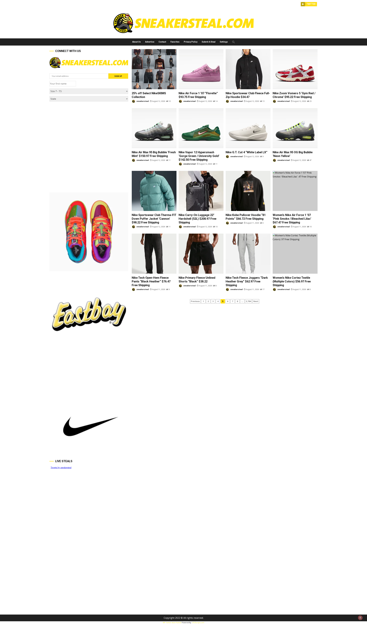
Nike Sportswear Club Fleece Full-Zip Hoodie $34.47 (248, 69)
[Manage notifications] (360, 617)
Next (255, 301)
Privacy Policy (190, 42)
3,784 (248, 301)
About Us (136, 42)
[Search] (298, 4)
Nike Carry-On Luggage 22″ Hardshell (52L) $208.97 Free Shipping (201, 191)
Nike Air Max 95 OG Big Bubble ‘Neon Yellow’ (295, 128)
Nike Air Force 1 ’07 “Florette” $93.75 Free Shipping (201, 69)
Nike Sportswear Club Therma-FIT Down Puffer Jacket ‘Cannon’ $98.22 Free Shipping (154, 191)
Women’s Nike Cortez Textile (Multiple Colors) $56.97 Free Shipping (295, 254)
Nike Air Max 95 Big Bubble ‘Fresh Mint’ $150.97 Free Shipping (154, 128)
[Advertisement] (88, 125)
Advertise (149, 42)
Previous (195, 301)
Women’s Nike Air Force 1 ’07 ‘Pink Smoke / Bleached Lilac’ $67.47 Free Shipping (295, 191)
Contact (162, 42)
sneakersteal (142, 101)
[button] (232, 42)
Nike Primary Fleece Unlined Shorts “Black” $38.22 (201, 254)
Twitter (311, 4)
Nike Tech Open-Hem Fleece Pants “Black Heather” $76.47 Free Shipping (154, 254)
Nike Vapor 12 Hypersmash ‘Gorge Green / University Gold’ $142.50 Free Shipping (201, 128)
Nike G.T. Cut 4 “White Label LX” (248, 128)
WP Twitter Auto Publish (172, 622)
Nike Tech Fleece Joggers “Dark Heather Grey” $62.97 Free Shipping (248, 254)
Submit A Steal (208, 42)
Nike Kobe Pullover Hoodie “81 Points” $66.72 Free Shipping (248, 191)
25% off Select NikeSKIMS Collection (154, 69)
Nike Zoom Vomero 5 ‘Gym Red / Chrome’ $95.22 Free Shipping (295, 69)
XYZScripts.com (198, 622)
